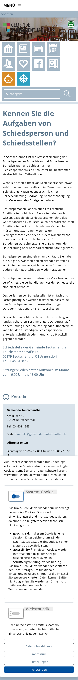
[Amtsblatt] (23, 49)
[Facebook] (38, 64)
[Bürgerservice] (8, 64)
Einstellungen (39, 662)
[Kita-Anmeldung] (8, 79)
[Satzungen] (8, 49)
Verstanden (39, 669)
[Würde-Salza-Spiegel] (38, 49)
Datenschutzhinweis (39, 646)
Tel (9, 426)
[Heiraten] (23, 64)
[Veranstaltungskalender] (53, 49)
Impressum (39, 654)
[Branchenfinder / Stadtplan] (53, 64)
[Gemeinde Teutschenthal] (39, 29)
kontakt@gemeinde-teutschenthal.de (41, 434)
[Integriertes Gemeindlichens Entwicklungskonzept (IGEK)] (23, 79)
